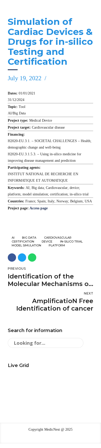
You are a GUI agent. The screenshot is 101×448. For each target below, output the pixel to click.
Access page (39, 208)
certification (23, 241)
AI (13, 237)
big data (29, 237)
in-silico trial (71, 241)
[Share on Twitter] (22, 257)
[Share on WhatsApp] (32, 257)
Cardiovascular (57, 237)
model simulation (26, 245)
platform (57, 245)
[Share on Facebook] (12, 257)
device (47, 241)
